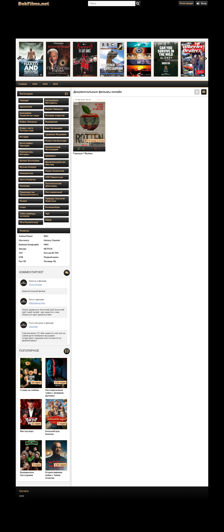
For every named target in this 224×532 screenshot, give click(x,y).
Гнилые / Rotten (83, 153)
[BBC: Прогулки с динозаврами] (112, 59)
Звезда (22, 249)
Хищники (33, 326)
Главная (22, 84)
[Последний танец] (85, 59)
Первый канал (51, 257)
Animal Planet (26, 236)
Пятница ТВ (50, 261)
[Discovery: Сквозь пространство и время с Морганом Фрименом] (58, 59)
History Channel (52, 240)
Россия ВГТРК (51, 253)
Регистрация (186, 3)
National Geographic (29, 244)
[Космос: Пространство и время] (139, 59)
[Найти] (138, 3)
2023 (55, 84)
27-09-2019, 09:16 (82, 100)
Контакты (24, 491)
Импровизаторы (37, 303)
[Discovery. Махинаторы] (193, 59)
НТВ (21, 257)
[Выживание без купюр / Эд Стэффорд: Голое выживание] (31, 59)
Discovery (24, 240)
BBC (46, 236)
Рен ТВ (22, 261)
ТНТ (21, 253)
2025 (34, 84)
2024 (45, 84)
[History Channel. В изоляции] (166, 59)
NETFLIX (48, 249)
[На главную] (33, 3)
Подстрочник (35, 284)
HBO (46, 244)
